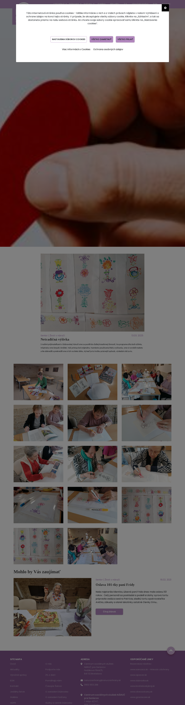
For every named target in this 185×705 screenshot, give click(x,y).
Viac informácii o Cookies (76, 49)
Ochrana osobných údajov (108, 49)
